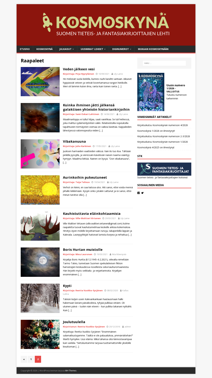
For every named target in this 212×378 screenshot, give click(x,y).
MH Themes (70, 370)
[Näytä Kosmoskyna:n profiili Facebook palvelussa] (138, 193)
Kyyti (67, 285)
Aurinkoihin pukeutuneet (85, 177)
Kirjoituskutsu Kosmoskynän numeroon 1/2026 (162, 141)
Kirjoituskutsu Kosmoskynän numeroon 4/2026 (162, 125)
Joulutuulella (74, 322)
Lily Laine (118, 73)
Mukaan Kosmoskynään (153, 49)
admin (128, 326)
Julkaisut (65, 49)
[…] (119, 86)
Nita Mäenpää (119, 254)
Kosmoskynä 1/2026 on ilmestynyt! (156, 130)
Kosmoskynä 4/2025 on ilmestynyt (155, 147)
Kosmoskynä (44, 49)
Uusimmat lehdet (92, 49)
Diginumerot (120, 49)
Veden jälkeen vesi (79, 69)
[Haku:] (164, 63)
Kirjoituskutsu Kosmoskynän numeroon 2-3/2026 (163, 136)
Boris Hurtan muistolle (83, 249)
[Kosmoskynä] (106, 43)
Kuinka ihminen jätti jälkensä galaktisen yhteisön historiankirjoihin (96, 107)
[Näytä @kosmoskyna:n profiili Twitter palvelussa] (142, 193)
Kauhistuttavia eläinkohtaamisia (92, 213)
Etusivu (25, 49)
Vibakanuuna (74, 141)
